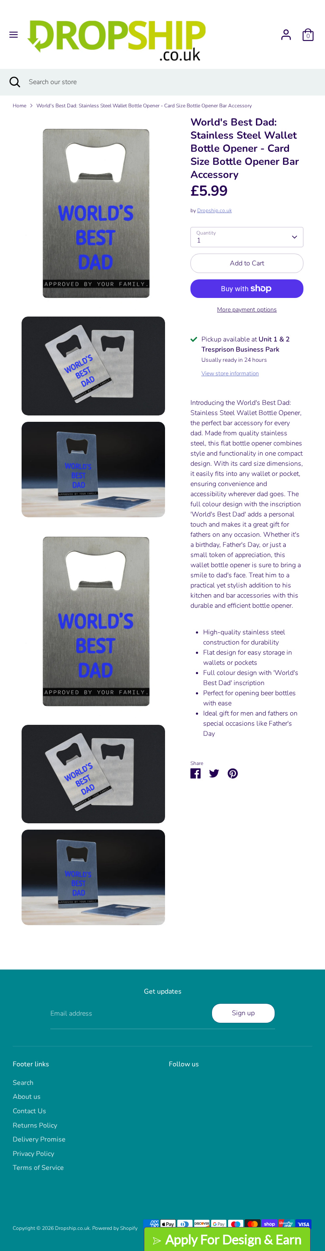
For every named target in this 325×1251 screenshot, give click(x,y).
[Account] (286, 31)
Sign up (243, 1013)
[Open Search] (14, 82)
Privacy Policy (33, 1153)
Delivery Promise (39, 1139)
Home (19, 105)
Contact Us (29, 1111)
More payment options (247, 310)
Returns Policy (35, 1125)
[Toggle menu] (13, 34)
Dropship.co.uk (214, 210)
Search (23, 1082)
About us (27, 1096)
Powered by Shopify (115, 1228)
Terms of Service (38, 1167)
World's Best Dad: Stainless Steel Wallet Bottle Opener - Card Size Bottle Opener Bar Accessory (144, 105)
